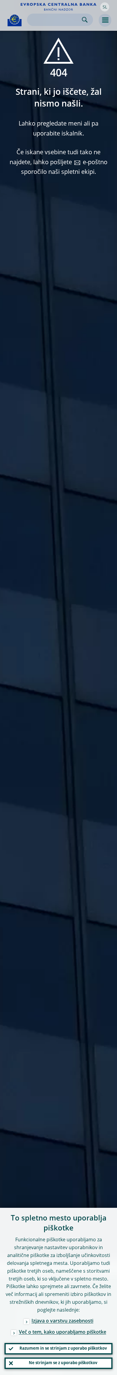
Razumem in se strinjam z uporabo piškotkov (63, 1349)
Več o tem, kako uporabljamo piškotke (62, 1332)
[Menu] (105, 20)
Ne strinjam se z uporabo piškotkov (63, 1363)
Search (85, 19)
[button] (104, 6)
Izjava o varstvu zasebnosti (62, 1321)
